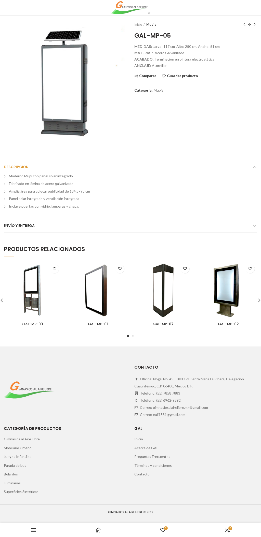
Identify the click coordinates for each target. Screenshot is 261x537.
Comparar (147, 76)
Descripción (16, 166)
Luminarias (12, 483)
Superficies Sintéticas (21, 491)
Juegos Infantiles (17, 456)
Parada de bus (15, 465)
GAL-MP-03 (32, 324)
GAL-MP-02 (228, 324)
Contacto (142, 474)
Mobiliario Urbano (18, 448)
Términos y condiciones (153, 465)
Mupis (151, 24)
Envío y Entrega (19, 225)
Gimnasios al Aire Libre (22, 439)
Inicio (138, 24)
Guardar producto (182, 76)
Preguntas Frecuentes (152, 456)
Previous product (244, 24)
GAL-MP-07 (163, 324)
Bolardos (11, 474)
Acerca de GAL (146, 448)
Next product (254, 24)
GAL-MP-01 (98, 324)
